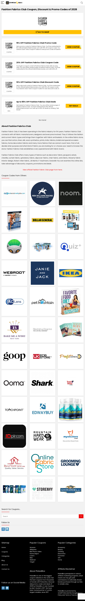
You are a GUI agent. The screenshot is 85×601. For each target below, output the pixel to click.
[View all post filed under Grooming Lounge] (70, 462)
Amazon (32, 547)
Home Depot (34, 554)
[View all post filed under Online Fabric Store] (42, 462)
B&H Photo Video (36, 552)
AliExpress (33, 550)
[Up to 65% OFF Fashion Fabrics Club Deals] (9, 104)
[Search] (81, 2)
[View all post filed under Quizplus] (70, 246)
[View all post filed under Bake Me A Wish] (14, 330)
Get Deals (73, 106)
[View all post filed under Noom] (70, 193)
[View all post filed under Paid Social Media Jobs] (14, 193)
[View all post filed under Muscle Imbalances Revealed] (14, 220)
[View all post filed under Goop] (14, 356)
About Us (5, 565)
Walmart (33, 560)
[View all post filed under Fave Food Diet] (70, 301)
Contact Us (5, 569)
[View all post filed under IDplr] (14, 436)
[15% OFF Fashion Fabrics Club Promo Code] (9, 45)
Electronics (61, 554)
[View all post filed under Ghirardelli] (70, 489)
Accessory (61, 547)
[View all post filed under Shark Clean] (42, 383)
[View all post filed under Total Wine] (70, 383)
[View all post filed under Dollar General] (42, 220)
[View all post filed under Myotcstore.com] (70, 436)
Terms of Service (71, 595)
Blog (3, 560)
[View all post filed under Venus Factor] (42, 246)
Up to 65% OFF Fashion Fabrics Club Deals (36, 102)
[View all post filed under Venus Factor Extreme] (70, 220)
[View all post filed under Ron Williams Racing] (42, 193)
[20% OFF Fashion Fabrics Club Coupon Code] (9, 65)
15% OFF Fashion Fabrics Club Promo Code (36, 43)
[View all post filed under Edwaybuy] (42, 409)
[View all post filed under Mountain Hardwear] (42, 436)
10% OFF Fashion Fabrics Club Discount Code (37, 82)
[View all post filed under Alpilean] (70, 409)
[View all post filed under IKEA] (70, 273)
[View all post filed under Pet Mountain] (42, 301)
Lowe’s (32, 556)
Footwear (61, 556)
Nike (31, 558)
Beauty (60, 550)
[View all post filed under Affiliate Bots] (14, 489)
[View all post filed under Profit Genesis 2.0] (70, 356)
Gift (59, 558)
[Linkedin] (7, 529)
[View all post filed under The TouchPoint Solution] (14, 409)
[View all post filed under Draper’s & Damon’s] (42, 330)
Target (32, 562)
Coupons (5, 552)
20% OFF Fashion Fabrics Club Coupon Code (37, 62)
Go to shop (43, 32)
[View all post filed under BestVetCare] (14, 462)
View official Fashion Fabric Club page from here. (42, 170)
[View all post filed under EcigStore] (42, 356)
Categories (5, 556)
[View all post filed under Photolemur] (14, 246)
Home (4, 547)
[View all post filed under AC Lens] (14, 301)
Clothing (61, 552)
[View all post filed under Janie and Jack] (42, 273)
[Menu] (2, 2)
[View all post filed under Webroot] (14, 273)
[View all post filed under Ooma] (14, 383)
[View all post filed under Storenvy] (42, 489)
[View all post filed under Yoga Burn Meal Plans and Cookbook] (70, 330)
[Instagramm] (3, 529)
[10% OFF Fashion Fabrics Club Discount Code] (9, 85)
